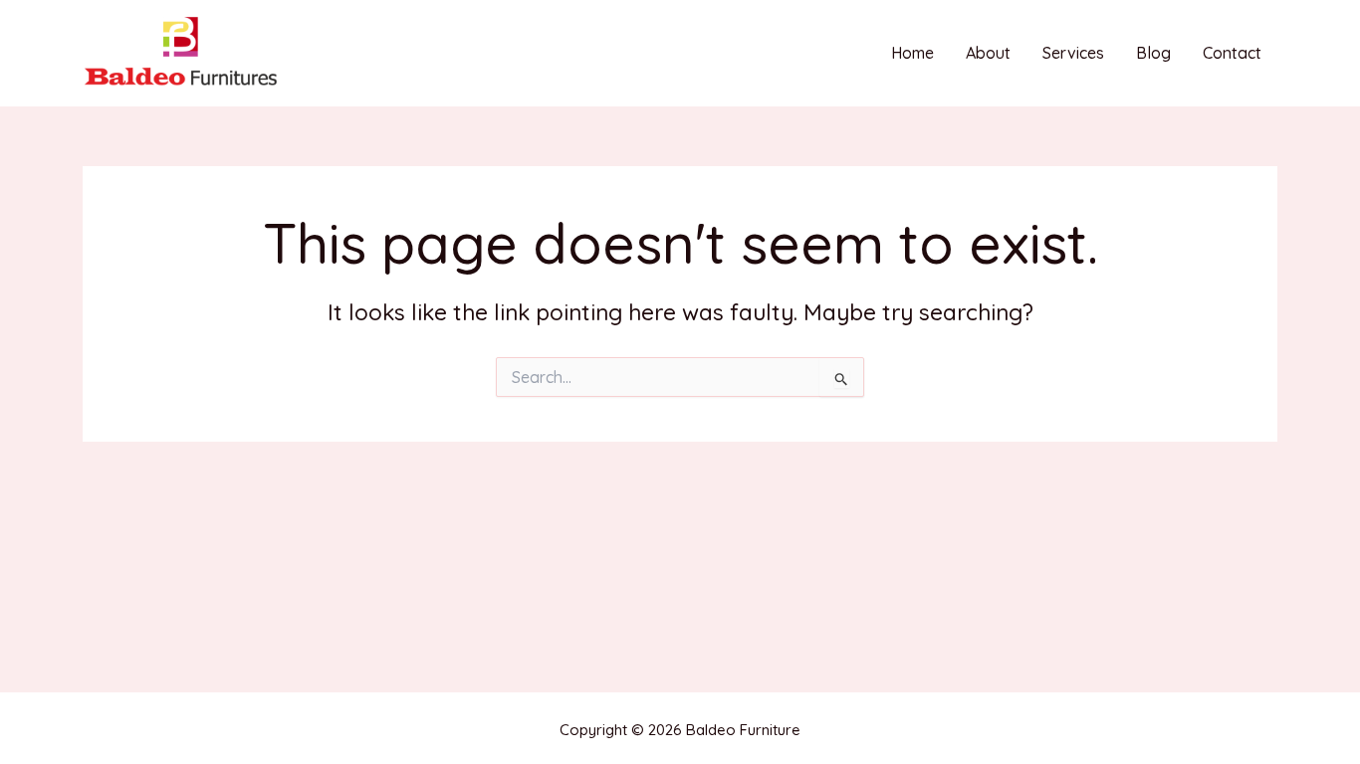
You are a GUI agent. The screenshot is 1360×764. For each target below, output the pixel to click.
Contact (1232, 53)
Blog (1153, 53)
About (988, 53)
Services (1073, 53)
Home (912, 53)
